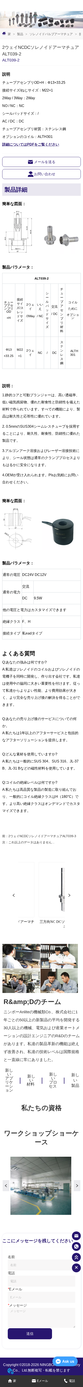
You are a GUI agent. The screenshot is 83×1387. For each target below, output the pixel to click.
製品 (20, 34)
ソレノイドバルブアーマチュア (51, 34)
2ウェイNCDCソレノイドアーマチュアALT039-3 (42, 836)
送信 (29, 1334)
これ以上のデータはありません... (31, 842)
